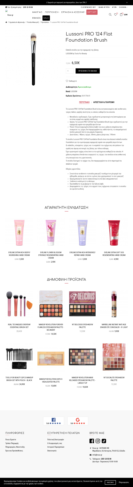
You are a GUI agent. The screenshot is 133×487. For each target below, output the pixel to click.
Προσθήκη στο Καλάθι (87, 71)
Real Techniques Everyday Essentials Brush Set (19, 325)
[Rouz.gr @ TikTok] (103, 442)
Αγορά (114, 7)
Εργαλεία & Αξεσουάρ (17, 22)
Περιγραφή (84, 102)
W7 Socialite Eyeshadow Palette (114, 378)
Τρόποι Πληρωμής (12, 443)
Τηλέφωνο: (101, 459)
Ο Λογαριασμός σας (54, 443)
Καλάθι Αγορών (104, 7)
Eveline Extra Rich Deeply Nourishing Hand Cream (19, 253)
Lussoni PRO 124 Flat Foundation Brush (64, 22)
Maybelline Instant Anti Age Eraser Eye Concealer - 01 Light (114, 325)
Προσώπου (45, 22)
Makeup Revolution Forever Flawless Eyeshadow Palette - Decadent (51, 327)
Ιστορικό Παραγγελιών (55, 447)
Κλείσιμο (110, 482)
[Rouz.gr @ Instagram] (97, 442)
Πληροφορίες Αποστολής (15, 447)
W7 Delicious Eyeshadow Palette (82, 325)
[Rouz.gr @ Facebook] (91, 442)
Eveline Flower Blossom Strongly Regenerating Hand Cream (51, 255)
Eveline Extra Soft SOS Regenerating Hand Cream (114, 253)
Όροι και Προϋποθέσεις (14, 451)
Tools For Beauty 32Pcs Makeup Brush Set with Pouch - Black (19, 378)
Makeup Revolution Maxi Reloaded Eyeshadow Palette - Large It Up (82, 380)
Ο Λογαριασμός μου (88, 7)
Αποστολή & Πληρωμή (103, 102)
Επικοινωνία (51, 451)
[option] (19, 239)
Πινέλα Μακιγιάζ (33, 22)
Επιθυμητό (73, 81)
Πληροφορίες (124, 482)
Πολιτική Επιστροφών (55, 440)
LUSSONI (74, 91)
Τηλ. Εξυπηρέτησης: (20, 7)
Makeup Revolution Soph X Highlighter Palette (50, 380)
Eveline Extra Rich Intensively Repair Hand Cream (82, 253)
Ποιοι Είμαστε (10, 440)
